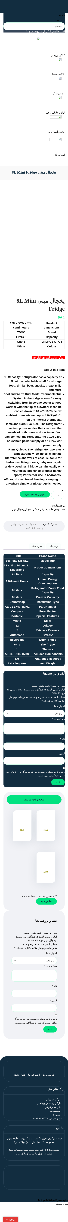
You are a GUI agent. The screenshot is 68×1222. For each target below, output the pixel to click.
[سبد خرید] (3, 6)
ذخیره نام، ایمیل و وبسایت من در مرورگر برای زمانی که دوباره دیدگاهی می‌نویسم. (35, 773)
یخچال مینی (17, 509)
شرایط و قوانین (52, 1107)
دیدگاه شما (58, 719)
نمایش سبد (46, 901)
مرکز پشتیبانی (53, 1099)
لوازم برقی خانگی (42, 509)
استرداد (57, 1114)
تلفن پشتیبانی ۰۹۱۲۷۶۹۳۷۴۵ (48, 1118)
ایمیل (61, 753)
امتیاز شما (58, 706)
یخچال (53, 505)
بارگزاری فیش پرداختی (49, 1103)
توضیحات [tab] (53, 546)
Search (61, 15)
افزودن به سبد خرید (35, 494)
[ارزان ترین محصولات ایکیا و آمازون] (34, 5)
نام (62, 739)
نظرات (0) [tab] (37, 546)
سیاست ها (55, 1111)
